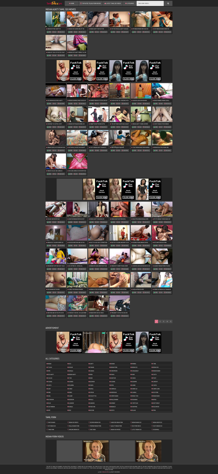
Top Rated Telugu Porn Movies (91, 3)
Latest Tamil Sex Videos (113, 3)
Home (72, 3)
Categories (130, 3)
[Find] (168, 3)
